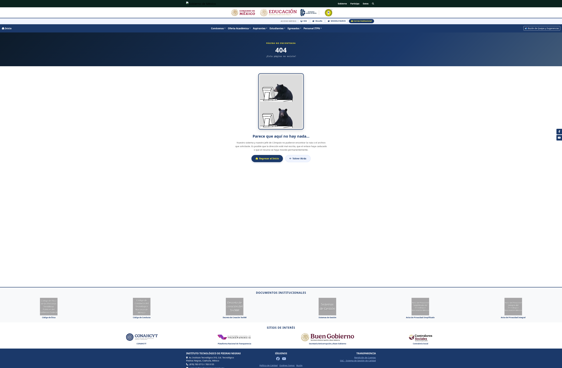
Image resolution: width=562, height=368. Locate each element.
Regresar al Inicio (269, 158)
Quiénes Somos (287, 365)
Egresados (293, 28)
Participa (354, 3)
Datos (366, 3)
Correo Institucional (363, 21)
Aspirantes (259, 28)
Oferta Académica (238, 28)
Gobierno (342, 3)
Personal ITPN (312, 28)
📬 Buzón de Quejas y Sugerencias (542, 28)
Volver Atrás (299, 158)
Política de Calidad (268, 365)
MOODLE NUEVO (338, 21)
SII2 (305, 21)
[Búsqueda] (373, 3)
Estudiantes (276, 28)
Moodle (318, 21)
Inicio (8, 28)
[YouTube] (559, 138)
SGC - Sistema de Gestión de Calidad (358, 360)
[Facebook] (559, 131)
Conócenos (217, 28)
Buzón (299, 365)
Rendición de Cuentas (365, 357)
